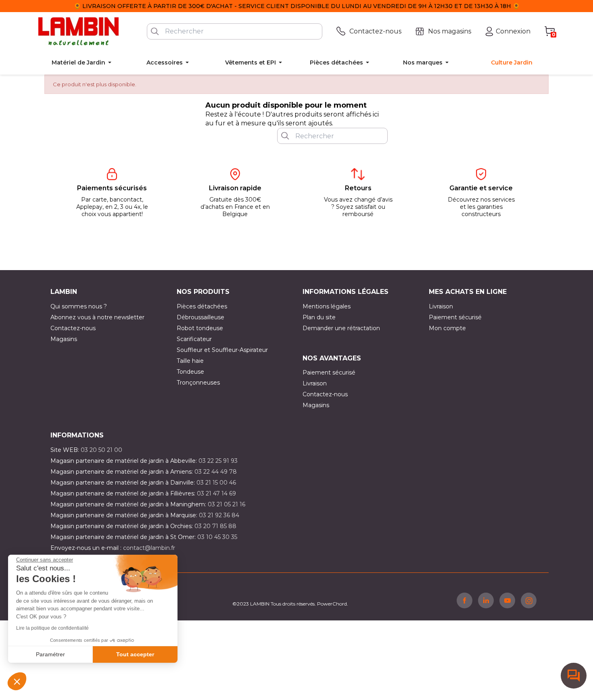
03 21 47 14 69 (216, 493)
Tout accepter (135, 654)
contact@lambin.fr (149, 547)
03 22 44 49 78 (215, 471)
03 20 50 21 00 (101, 450)
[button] (17, 681)
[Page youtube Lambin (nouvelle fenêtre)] (507, 600)
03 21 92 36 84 (219, 515)
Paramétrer (50, 654)
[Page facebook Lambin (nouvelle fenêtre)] (464, 600)
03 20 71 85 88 (215, 526)
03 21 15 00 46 (216, 482)
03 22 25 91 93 (218, 460)
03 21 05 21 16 (226, 504)
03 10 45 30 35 (217, 537)
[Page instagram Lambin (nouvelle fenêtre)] (529, 600)
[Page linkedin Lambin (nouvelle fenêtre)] (486, 600)
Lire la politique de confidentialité (52, 628)
